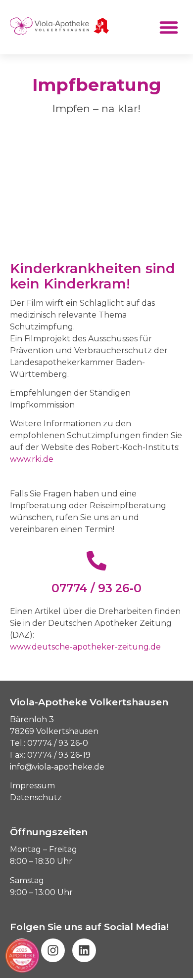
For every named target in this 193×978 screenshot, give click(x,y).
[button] (169, 27)
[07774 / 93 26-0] (96, 560)
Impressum (32, 785)
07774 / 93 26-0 (96, 588)
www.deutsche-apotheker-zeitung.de (85, 647)
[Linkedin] (84, 950)
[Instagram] (53, 950)
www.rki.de (31, 459)
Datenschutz (36, 797)
